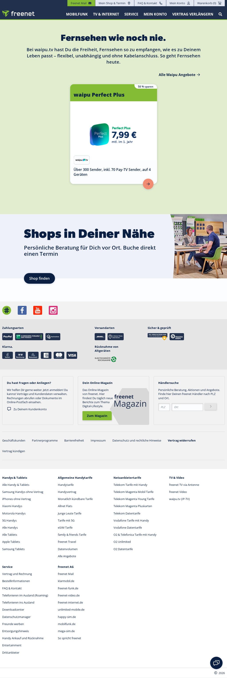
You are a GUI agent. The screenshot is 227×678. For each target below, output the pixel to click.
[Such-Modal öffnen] (220, 14)
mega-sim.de (66, 631)
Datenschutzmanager (16, 617)
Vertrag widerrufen (182, 440)
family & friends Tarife (72, 535)
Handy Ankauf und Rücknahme (22, 638)
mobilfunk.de (66, 624)
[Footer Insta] (53, 310)
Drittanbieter (10, 653)
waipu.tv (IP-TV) (179, 499)
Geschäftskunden (13, 440)
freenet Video (178, 492)
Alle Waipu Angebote (177, 74)
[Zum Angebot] (148, 184)
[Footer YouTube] (37, 310)
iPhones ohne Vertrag (16, 499)
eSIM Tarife (65, 528)
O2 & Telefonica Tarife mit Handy (135, 535)
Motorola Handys (13, 513)
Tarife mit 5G (66, 520)
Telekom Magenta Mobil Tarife (133, 492)
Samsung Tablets (13, 549)
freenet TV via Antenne (184, 485)
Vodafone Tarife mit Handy (131, 520)
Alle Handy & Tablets (15, 485)
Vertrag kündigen (13, 451)
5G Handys (9, 520)
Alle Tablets (9, 535)
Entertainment (12, 645)
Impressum (98, 440)
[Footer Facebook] (22, 310)
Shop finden (39, 278)
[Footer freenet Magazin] (6, 310)
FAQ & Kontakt (147, 3)
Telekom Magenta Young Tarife (134, 499)
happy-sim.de (67, 617)
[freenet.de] (18, 13)
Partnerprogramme (45, 440)
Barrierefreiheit (74, 440)
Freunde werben (13, 624)
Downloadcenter (13, 610)
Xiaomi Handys (12, 506)
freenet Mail (66, 574)
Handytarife (66, 485)
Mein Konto (177, 3)
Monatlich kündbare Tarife (75, 499)
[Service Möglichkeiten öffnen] (216, 663)
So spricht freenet (69, 638)
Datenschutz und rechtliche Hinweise (136, 440)
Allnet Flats (65, 506)
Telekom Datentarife (127, 513)
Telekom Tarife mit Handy (130, 485)
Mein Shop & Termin (112, 3)
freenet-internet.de (70, 602)
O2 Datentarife (123, 549)
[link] (113, 134)
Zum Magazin (97, 416)
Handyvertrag (67, 492)
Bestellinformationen (16, 581)
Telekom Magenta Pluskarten (133, 506)
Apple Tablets (11, 542)
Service (131, 14)
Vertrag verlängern (192, 14)
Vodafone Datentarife (128, 528)
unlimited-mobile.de (71, 610)
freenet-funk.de (68, 588)
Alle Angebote (67, 556)
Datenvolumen (68, 549)
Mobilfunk (77, 14)
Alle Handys (10, 528)
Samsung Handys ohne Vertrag (22, 492)
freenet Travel (67, 542)
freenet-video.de (69, 595)
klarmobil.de (66, 581)
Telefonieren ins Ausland (18, 602)
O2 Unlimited (122, 542)
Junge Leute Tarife (69, 513)
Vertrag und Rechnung (17, 574)
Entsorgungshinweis (15, 631)
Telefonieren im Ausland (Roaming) (25, 595)
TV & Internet (106, 14)
